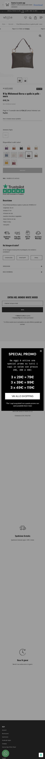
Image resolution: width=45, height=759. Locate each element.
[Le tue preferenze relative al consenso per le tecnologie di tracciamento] (41, 755)
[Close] (41, 351)
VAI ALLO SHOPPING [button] (22, 396)
